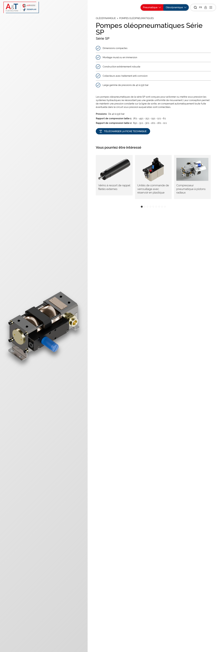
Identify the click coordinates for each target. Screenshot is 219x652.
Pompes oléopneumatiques (136, 18)
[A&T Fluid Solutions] (21, 7)
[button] (200, 7)
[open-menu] (210, 7)
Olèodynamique (106, 18)
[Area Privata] (205, 7)
